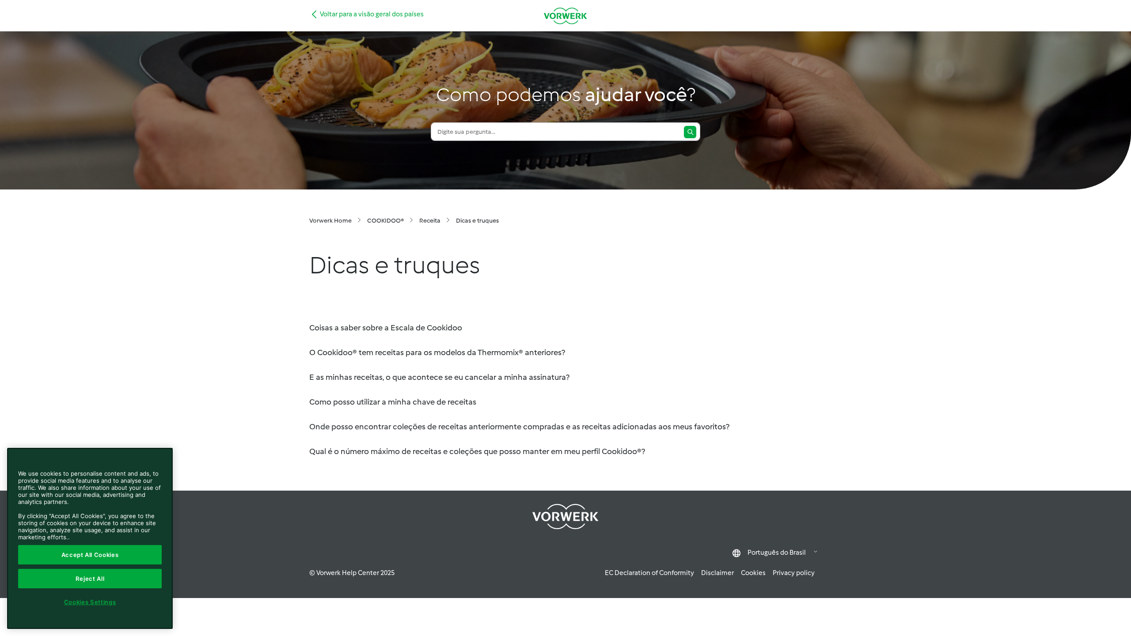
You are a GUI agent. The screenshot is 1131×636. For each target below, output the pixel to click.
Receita (429, 220)
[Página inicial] (565, 16)
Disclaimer (717, 573)
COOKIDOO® (385, 220)
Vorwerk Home (330, 220)
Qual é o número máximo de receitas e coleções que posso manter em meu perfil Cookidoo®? (477, 451)
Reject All (90, 578)
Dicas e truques (477, 220)
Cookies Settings (90, 602)
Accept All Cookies (90, 554)
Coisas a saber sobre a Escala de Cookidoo (385, 328)
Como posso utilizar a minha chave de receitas (392, 402)
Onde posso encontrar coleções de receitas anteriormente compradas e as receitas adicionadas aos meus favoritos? (519, 427)
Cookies (753, 573)
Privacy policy (794, 573)
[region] (90, 538)
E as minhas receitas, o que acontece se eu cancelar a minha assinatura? (439, 377)
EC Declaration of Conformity (649, 573)
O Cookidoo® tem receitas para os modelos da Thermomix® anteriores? (437, 352)
